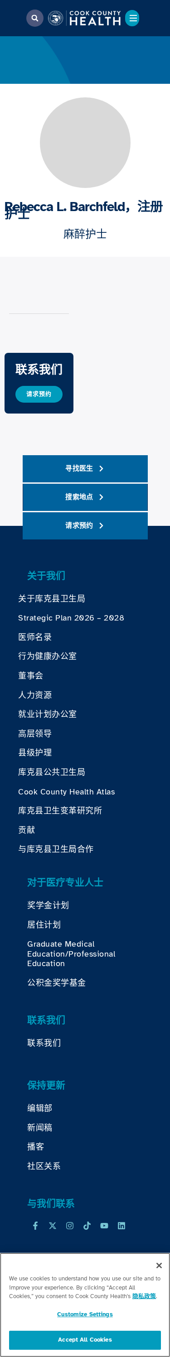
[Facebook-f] (35, 1225)
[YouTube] (104, 1225)
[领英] (121, 1225)
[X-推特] (52, 1225)
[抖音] (87, 1225)
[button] (35, 18)
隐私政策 (144, 1296)
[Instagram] (70, 1225)
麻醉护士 (85, 234)
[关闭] (159, 1265)
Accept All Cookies (85, 1339)
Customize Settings (84, 1314)
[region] (85, 1305)
